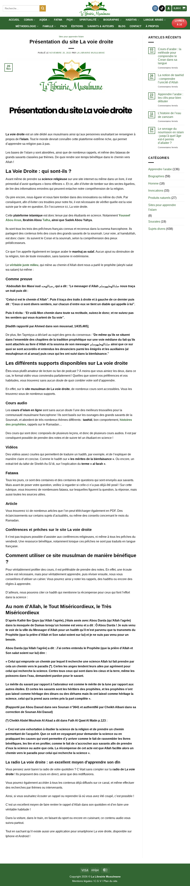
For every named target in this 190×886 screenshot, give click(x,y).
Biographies (156, 176)
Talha (46, 220)
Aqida (43, 19)
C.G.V (97, 881)
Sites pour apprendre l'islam (71, 36)
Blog (121, 26)
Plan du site (110, 881)
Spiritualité (88, 19)
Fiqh (70, 19)
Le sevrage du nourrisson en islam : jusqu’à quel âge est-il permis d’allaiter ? (171, 136)
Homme (153, 183)
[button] (168, 8)
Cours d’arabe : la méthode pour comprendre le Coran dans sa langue (169, 56)
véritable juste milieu (24, 265)
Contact (135, 26)
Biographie (111, 19)
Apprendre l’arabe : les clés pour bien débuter (170, 98)
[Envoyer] (43, 8)
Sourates (154, 221)
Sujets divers (156, 228)
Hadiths (131, 19)
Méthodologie (26, 26)
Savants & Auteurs (100, 26)
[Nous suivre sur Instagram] (155, 8)
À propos (152, 26)
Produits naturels (159, 197)
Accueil (14, 19)
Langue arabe (153, 19)
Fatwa (58, 19)
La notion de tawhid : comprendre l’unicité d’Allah (171, 79)
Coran (28, 19)
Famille (48, 26)
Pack (63, 26)
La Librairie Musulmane (91, 53)
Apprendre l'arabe (160, 169)
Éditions (77, 26)
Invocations (155, 190)
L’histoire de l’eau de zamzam (169, 115)
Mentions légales (82, 881)
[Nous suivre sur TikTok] (162, 8)
